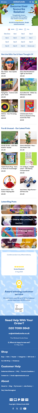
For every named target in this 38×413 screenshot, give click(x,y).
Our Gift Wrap (5, 361)
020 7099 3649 (19, 328)
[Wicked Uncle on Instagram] (21, 409)
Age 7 (31, 37)
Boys (2, 356)
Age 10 (23, 41)
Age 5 (15, 37)
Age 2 (23, 33)
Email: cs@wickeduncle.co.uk (20, 375)
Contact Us (4, 375)
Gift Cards (31, 356)
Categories (21, 356)
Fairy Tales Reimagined (8, 390)
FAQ (17, 371)
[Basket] (36, 2)
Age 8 (7, 41)
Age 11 (31, 41)
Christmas (15, 361)
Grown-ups (31, 46)
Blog (10, 386)
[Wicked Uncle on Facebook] (13, 409)
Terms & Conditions (27, 371)
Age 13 (15, 46)
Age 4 (7, 37)
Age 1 (15, 33)
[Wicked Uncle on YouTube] (25, 409)
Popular (13, 356)
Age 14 (23, 46)
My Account (17, 386)
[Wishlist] (30, 2)
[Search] (33, 2)
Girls (7, 356)
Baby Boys (7, 33)
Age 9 (15, 41)
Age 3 (31, 33)
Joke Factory (28, 386)
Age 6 (23, 37)
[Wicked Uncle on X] (17, 409)
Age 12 (7, 46)
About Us (4, 386)
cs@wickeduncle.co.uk (19, 333)
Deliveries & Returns (7, 371)
